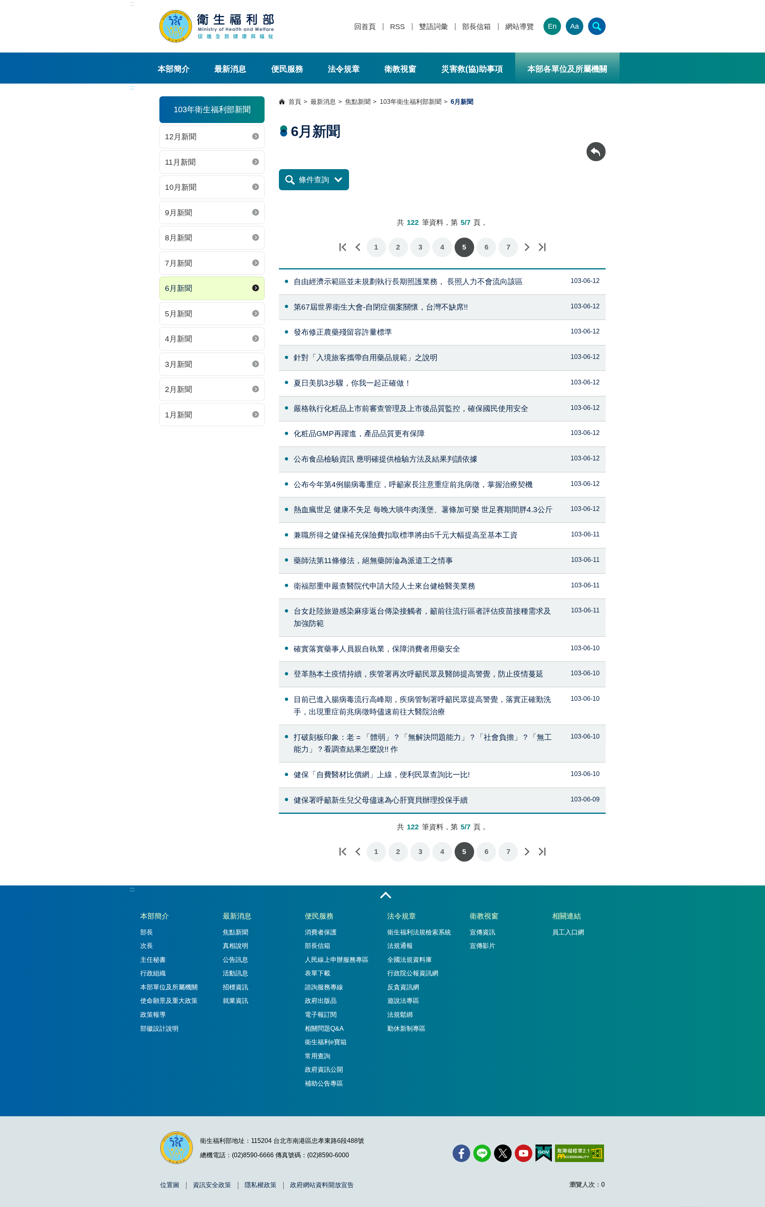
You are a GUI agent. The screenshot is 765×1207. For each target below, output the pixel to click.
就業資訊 (235, 1000)
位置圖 (169, 1185)
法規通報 (400, 945)
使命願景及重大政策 (169, 1000)
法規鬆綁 (400, 1014)
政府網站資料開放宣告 (322, 1185)
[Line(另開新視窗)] (482, 1153)
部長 (146, 932)
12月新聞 (180, 137)
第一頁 (342, 247)
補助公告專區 (324, 1083)
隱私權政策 (261, 1185)
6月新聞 (178, 288)
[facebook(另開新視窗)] (461, 1153)
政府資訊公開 (324, 1069)
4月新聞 (178, 339)
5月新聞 (178, 314)
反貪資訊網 (403, 987)
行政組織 (153, 973)
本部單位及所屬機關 (169, 987)
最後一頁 (542, 247)
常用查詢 (317, 1056)
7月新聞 (178, 263)
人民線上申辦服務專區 (337, 959)
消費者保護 (321, 932)
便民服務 (287, 68)
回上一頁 (596, 145)
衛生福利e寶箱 (326, 1042)
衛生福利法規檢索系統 (419, 932)
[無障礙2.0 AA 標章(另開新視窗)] (579, 1153)
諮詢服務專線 (324, 987)
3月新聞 (178, 364)
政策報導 (153, 1014)
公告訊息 (235, 959)
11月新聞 (180, 162)
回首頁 (365, 27)
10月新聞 (180, 187)
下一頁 (526, 247)
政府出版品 (321, 1000)
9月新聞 (178, 213)
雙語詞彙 (433, 27)
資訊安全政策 (212, 1185)
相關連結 (566, 916)
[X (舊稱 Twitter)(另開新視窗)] (503, 1153)
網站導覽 (519, 27)
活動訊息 (235, 973)
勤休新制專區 (406, 1028)
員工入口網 (568, 932)
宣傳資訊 (482, 932)
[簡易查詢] (597, 26)
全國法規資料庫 (409, 959)
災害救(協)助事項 (472, 68)
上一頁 (357, 247)
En (552, 26)
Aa (574, 26)
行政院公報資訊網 (412, 973)
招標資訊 (235, 987)
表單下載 (317, 973)
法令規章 (344, 68)
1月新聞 (178, 415)
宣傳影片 (482, 945)
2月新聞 (178, 389)
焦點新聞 (358, 101)
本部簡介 (174, 68)
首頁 (294, 101)
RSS (397, 27)
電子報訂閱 (321, 1014)
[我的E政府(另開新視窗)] (544, 1153)
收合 (386, 896)
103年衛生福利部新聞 (410, 101)
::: (132, 3)
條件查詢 (314, 179)
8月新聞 (178, 238)
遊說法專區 (403, 1000)
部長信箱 (476, 27)
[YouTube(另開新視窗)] (523, 1153)
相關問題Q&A (324, 1028)
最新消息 (230, 68)
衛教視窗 (400, 68)
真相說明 (235, 945)
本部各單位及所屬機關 (567, 68)
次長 (146, 945)
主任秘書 (153, 959)
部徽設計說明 (159, 1028)
